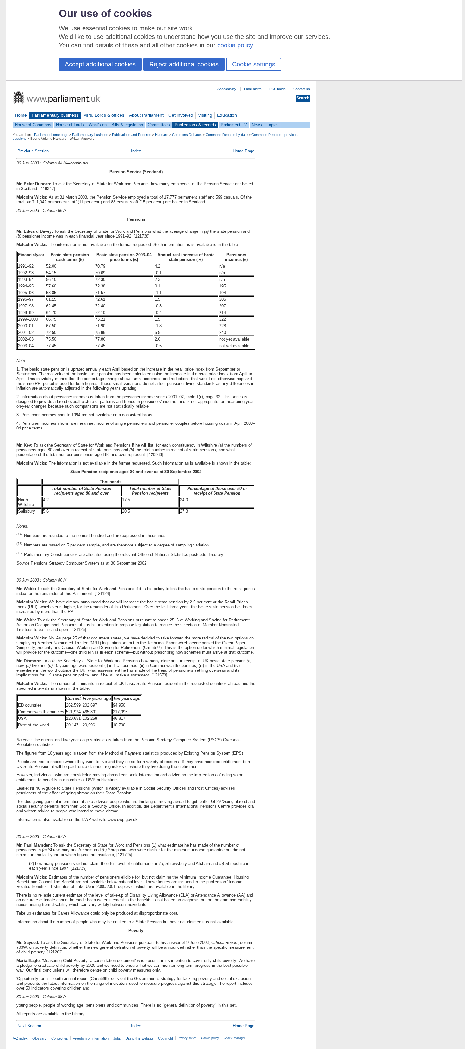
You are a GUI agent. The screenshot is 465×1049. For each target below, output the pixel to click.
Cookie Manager (234, 1038)
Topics (273, 124)
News (257, 124)
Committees (159, 124)
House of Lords (70, 124)
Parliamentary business (55, 115)
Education (227, 115)
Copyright (165, 1038)
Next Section (29, 1025)
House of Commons (33, 124)
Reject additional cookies (184, 64)
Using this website (139, 1038)
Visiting (205, 115)
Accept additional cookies (100, 64)
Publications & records (195, 124)
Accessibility (226, 89)
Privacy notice (187, 1038)
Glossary (39, 1038)
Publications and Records (131, 135)
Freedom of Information (90, 1038)
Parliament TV (234, 124)
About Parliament (146, 115)
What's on (98, 124)
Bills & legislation (127, 124)
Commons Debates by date (227, 135)
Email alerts (253, 89)
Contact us (301, 89)
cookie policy (235, 45)
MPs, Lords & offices (103, 115)
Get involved (180, 115)
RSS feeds (277, 89)
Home (21, 115)
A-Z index (20, 1038)
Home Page (243, 151)
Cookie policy (210, 1038)
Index (136, 151)
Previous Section (33, 151)
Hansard (161, 135)
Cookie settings (253, 64)
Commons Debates (187, 135)
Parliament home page (51, 135)
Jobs (117, 1038)
